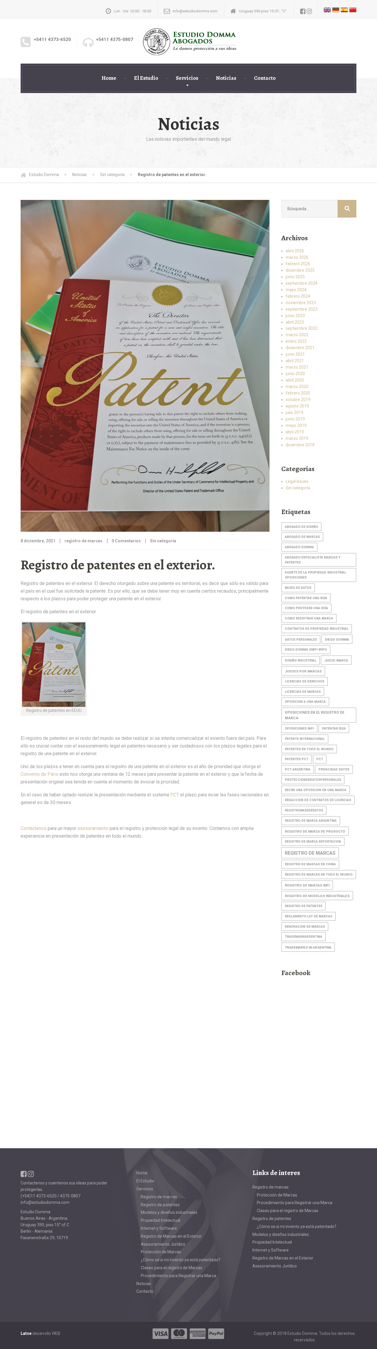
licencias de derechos (304, 681)
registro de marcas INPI (307, 885)
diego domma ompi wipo (306, 650)
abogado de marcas (302, 537)
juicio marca (336, 660)
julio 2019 (294, 412)
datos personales (301, 640)
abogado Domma (299, 547)
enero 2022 (296, 341)
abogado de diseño (301, 527)
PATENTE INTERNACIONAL (305, 739)
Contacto (265, 78)
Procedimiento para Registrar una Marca (178, 1275)
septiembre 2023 (302, 309)
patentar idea (334, 728)
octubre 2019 (298, 399)
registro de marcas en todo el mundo (319, 874)
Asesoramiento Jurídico (163, 1244)
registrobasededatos (304, 810)
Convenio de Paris (39, 774)
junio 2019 (295, 419)
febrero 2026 (298, 263)
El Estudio (146, 78)
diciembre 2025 (300, 270)
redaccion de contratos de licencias (318, 800)
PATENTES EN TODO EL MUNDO (309, 749)
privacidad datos (333, 769)
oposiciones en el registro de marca (314, 715)
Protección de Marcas (161, 1251)
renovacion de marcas (305, 927)
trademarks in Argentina (308, 947)
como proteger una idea (306, 608)
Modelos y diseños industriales (169, 1212)
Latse (26, 1333)
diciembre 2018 (300, 445)
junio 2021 (295, 354)
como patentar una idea (306, 598)
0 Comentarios (126, 540)
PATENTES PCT (296, 759)
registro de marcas (310, 853)
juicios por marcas (303, 671)
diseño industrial (300, 660)
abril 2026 (295, 250)
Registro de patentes (160, 1204)
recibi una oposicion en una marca (315, 790)
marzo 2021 (297, 367)
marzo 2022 (297, 334)
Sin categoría (163, 540)
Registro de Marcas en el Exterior (171, 1236)
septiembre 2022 (302, 328)
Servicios (187, 78)
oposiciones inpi (299, 728)
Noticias (226, 78)
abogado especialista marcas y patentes (312, 560)
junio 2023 (295, 315)
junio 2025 (295, 276)
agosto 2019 (297, 406)
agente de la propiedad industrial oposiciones (315, 575)
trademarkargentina (303, 937)
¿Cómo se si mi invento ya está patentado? (180, 1259)
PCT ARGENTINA (297, 769)
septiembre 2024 (302, 283)
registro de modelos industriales (317, 896)
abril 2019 (295, 432)
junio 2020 (295, 373)
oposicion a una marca (305, 702)
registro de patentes (303, 906)
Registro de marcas (159, 1196)
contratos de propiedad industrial (316, 629)
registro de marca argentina (311, 821)
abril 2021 (295, 360)
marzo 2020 (297, 386)
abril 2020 (295, 380)
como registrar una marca (309, 618)
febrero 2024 (298, 296)
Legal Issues (297, 481)
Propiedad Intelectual (160, 1220)
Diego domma (337, 639)
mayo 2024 (296, 289)
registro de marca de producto (315, 831)
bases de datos (298, 588)
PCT (174, 795)
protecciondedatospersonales (313, 780)
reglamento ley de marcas (308, 916)
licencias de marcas (303, 692)
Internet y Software (159, 1228)
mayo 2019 (296, 425)
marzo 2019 (297, 438)
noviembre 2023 (301, 302)
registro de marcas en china (310, 864)
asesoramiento (92, 828)
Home (109, 78)
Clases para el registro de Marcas (171, 1267)
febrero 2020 (298, 393)
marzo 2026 (297, 257)
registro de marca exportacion (313, 841)
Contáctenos (34, 828)
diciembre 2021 (300, 347)
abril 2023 (295, 322)
